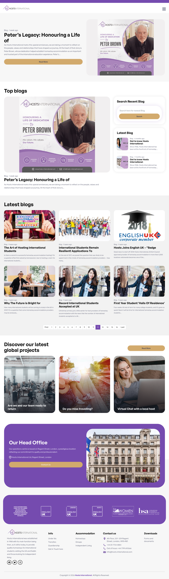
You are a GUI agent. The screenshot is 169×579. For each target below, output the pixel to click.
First (46, 327)
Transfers (52, 542)
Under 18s (52, 538)
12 (98, 327)
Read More (43, 62)
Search (139, 116)
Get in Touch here (55, 549)
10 (89, 327)
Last (122, 327)
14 (107, 327)
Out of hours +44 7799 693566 (119, 548)
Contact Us (45, 465)
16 (117, 327)
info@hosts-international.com (119, 552)
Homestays (80, 538)
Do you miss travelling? (78, 408)
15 (112, 327)
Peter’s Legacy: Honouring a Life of (37, 179)
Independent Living (84, 545)
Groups (79, 542)
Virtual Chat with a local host (136, 408)
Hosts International (83, 575)
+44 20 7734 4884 (114, 545)
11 (93, 327)
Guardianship (54, 545)
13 (103, 327)
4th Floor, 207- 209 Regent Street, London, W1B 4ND (118, 540)
